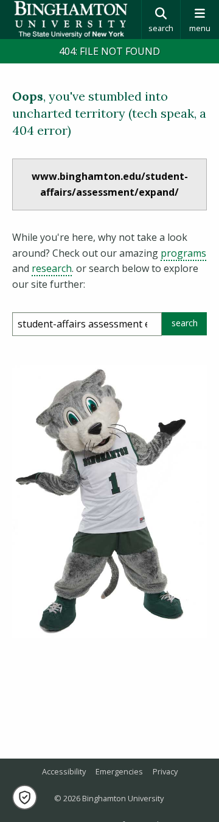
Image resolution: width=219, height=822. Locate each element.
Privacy (165, 771)
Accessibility (64, 771)
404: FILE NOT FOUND (109, 51)
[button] (24, 797)
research (52, 268)
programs (183, 253)
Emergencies (119, 771)
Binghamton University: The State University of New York (70, 19)
